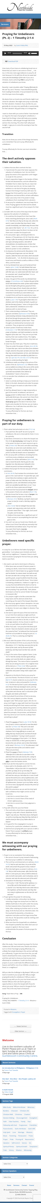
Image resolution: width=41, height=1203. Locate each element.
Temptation (33, 1147)
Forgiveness (23, 1125)
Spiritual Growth (21, 1147)
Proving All (19, 1139)
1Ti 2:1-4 (31, 429)
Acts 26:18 (33, 346)
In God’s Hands (7, 1090)
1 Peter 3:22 (21, 666)
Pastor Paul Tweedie (11, 1070)
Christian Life (24, 1111)
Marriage (21, 1132)
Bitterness (31, 1107)
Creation (27, 1114)
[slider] (34, 53)
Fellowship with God (10, 1125)
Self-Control (16, 1143)
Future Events (8, 1129)
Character (14, 1111)
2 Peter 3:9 (12, 445)
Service (24, 1143)
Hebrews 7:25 (27, 752)
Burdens (6, 1111)
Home (9, 1185)
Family (23, 1121)
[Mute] (29, 53)
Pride (11, 1139)
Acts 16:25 (11, 506)
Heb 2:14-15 (27, 358)
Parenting (12, 1136)
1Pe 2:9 (19, 358)
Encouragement (22, 1118)
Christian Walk (8, 1114)
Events (31, 1185)
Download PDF (6, 61)
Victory (11, 1150)
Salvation (6, 1143)
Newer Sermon (20, 1026)
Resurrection (29, 1139)
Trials (5, 1150)
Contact (24, 1185)
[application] (20, 53)
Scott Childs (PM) (22, 45)
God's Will (31, 1129)
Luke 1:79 (14, 300)
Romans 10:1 (12, 499)
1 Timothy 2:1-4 (23, 1001)
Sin (30, 1143)
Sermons (16, 1185)
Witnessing (27, 1150)
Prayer (23, 1012)
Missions (13, 1009)
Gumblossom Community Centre (19, 1055)
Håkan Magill (8, 1092)
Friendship (33, 1125)
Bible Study (7, 1107)
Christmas (18, 1114)
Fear (29, 1121)
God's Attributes (20, 1129)
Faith (5, 1121)
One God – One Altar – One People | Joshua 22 (19, 1079)
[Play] (5, 53)
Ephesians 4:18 (24, 314)
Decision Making (8, 1118)
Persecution (22, 1136)
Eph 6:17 (9, 680)
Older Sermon (20, 1031)
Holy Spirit (6, 1132)
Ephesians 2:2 (22, 365)
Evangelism (16, 1012)
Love (14, 1132)
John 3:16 (31, 459)
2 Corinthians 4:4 (16, 281)
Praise (31, 1136)
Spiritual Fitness (8, 1147)
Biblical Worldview (19, 1107)
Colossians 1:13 (11, 330)
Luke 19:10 (27, 722)
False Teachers (14, 1121)
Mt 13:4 (27, 228)
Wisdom (19, 1150)
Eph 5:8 (14, 358)
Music (5, 1136)
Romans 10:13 (19, 745)
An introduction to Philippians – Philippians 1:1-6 (20, 1068)
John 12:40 (14, 267)
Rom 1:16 (33, 492)
